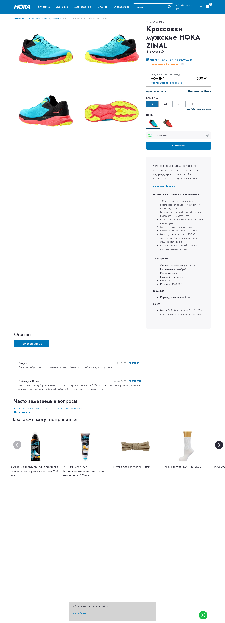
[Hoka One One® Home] (22, 6)
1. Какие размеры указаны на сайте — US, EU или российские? (49, 408)
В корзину (178, 146)
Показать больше (164, 186)
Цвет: (149, 115)
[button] (44, 7)
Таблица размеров (200, 109)
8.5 (165, 103)
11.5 (192, 103)
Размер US (152, 97)
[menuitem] (44, 7)
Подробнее (78, 613)
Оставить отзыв (32, 344)
